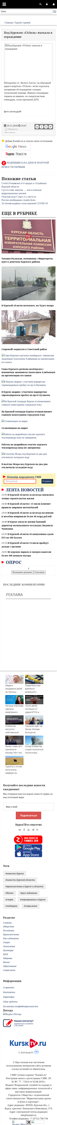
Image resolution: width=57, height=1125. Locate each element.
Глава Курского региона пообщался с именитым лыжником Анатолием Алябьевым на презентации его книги (28, 372)
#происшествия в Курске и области (24, 886)
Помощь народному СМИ (23, 477)
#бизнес (9, 893)
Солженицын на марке (15, 428)
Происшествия (11, 934)
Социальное (9, 970)
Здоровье (7, 958)
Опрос (13, 562)
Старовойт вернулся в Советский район (24, 349)
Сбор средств (10, 1001)
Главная (9, 22)
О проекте (8, 987)
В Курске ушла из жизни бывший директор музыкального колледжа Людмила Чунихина (27, 525)
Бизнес (6, 962)
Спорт (6, 942)
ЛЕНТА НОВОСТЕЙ (24, 490)
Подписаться (28, 815)
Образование (9, 966)
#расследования (28, 893)
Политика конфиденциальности (20, 1006)
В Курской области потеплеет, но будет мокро (28, 305)
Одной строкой (22, 22)
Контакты (9, 992)
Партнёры (8, 996)
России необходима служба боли (18, 200)
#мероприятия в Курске (32, 899)
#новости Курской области (20, 879)
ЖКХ (5, 954)
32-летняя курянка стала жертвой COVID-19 (25, 203)
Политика (8, 930)
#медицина (11, 905)
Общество (8, 926)
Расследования (11, 938)
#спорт (9, 899)
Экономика (9, 946)
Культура (8, 950)
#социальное (30, 905)
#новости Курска (14, 873)
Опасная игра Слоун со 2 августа (19, 196)
